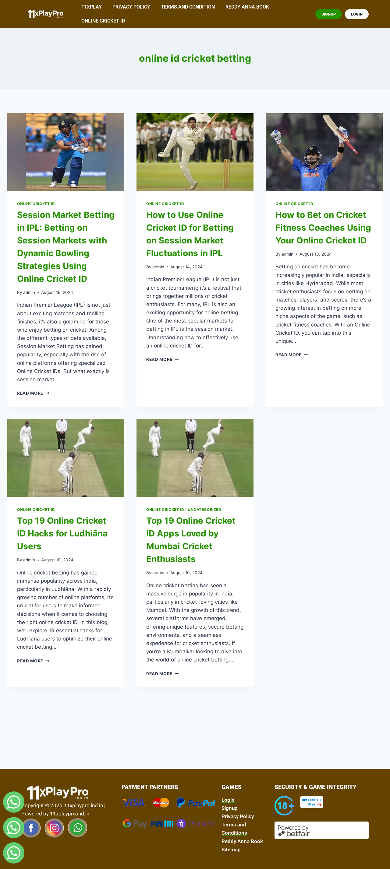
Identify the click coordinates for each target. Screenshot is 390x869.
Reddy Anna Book (247, 7)
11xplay (91, 7)
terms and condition (188, 7)
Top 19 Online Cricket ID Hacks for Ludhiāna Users (62, 533)
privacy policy (131, 7)
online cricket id (103, 21)
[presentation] (65, 152)
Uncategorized (205, 509)
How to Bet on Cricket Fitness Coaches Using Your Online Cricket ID (323, 228)
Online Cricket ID (36, 203)
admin (29, 292)
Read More (33, 393)
